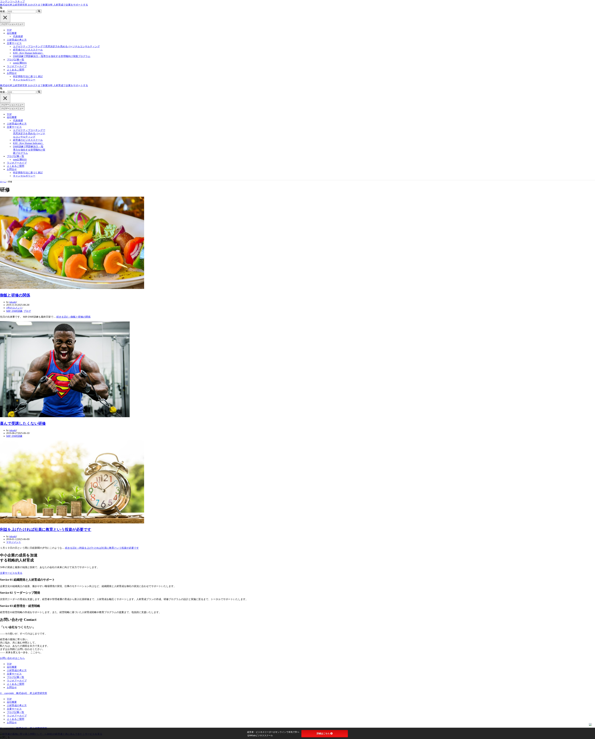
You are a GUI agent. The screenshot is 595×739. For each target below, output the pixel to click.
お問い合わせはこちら (12, 658)
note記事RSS (20, 63)
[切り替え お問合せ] (53, 169)
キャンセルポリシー (24, 79)
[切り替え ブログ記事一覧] (53, 156)
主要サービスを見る (11, 573)
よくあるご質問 (15, 69)
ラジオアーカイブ (17, 66)
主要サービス (14, 673)
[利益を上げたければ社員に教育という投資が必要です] (72, 522)
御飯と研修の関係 (15, 295)
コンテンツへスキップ (12, 1)
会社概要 (12, 667)
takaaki (12, 302)
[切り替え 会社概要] (53, 117)
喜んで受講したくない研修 (23, 423)
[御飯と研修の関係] (72, 288)
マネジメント (13, 542)
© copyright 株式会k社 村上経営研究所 (23, 693)
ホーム (3, 182)
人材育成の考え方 (17, 39)
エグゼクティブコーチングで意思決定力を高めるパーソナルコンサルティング (56, 46)
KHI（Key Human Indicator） (28, 53)
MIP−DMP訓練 (14, 311)
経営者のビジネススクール (28, 49)
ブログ (27, 311)
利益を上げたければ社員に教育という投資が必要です (45, 529)
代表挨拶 (18, 36)
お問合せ (12, 687)
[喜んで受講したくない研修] (65, 416)
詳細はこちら (323, 733)
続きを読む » (73, 316)
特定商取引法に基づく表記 (28, 76)
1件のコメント (14, 307)
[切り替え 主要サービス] (53, 127)
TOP (9, 30)
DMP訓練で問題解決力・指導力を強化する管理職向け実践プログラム (51, 56)
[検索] (1, 8)
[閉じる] (5, 17)
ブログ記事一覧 (15, 677)
